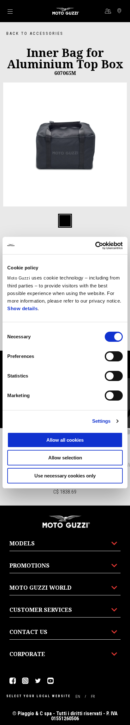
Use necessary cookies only (65, 475)
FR (93, 696)
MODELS (22, 543)
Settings (101, 421)
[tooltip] (65, 221)
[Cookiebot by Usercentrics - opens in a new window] (95, 246)
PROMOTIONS (29, 565)
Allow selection (65, 457)
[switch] (114, 356)
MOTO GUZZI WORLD (40, 587)
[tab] (65, 221)
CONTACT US (28, 632)
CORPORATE (27, 654)
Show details (22, 308)
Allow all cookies (65, 440)
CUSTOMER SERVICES (40, 609)
